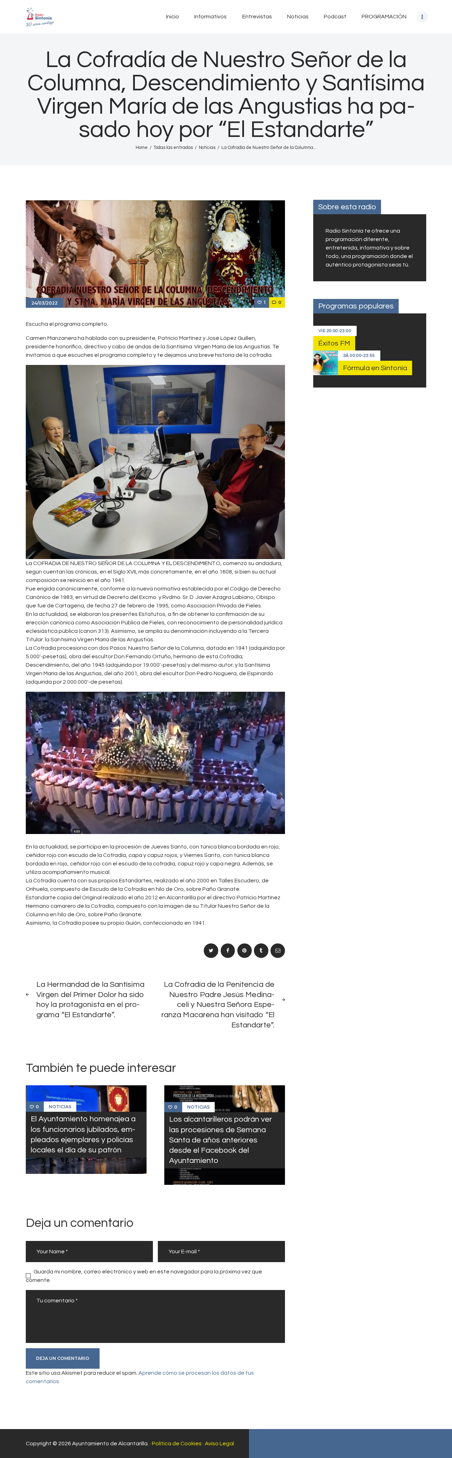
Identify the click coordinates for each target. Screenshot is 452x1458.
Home (142, 147)
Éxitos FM (334, 343)
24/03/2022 (44, 303)
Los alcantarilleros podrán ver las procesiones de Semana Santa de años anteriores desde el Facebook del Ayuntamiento (220, 1140)
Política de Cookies (177, 1443)
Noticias (207, 147)
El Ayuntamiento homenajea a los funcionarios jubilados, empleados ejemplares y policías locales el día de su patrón (83, 1134)
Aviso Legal (219, 1443)
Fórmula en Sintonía (375, 368)
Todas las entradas (173, 147)
